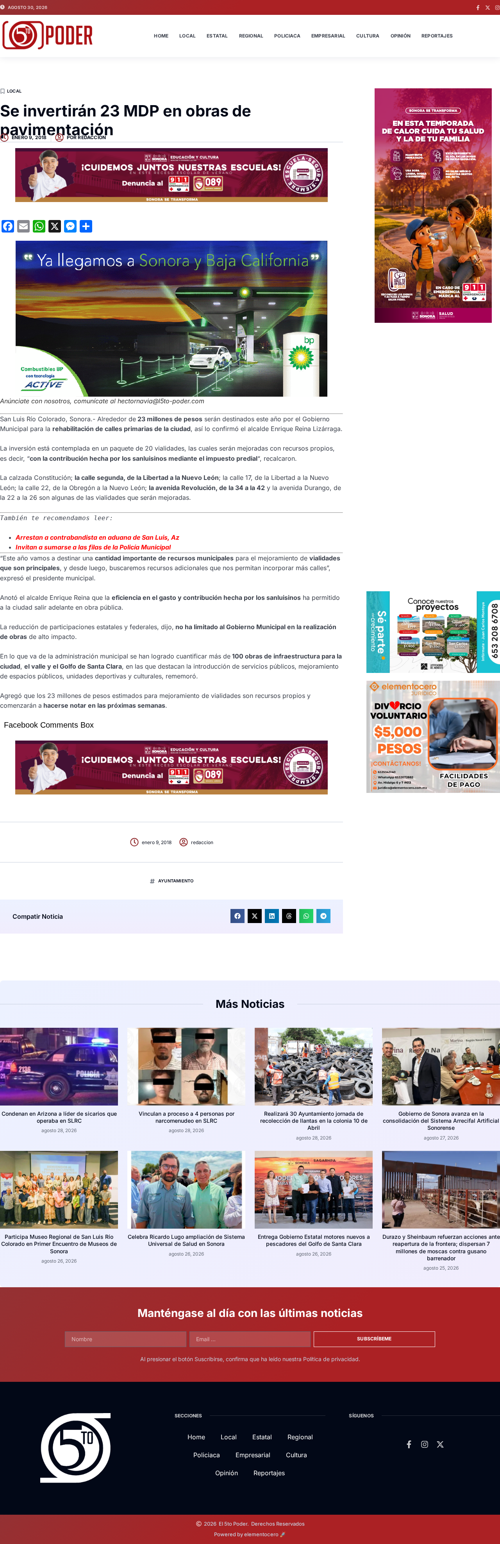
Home (161, 36)
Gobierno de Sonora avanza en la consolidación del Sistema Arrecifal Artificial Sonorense (441, 1120)
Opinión (401, 36)
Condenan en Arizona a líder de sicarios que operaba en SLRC (59, 1117)
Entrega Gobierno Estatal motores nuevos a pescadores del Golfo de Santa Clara (314, 1240)
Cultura (367, 36)
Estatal (217, 36)
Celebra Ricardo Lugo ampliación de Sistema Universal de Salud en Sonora (186, 1240)
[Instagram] (497, 7)
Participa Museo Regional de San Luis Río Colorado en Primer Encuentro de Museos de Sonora (59, 1243)
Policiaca (287, 36)
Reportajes (437, 36)
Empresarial (328, 36)
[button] (237, 916)
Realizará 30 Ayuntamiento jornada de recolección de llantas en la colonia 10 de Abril (314, 1120)
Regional (251, 36)
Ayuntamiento (175, 881)
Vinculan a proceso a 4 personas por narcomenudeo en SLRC (186, 1117)
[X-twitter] (487, 7)
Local (187, 36)
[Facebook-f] (477, 7)
